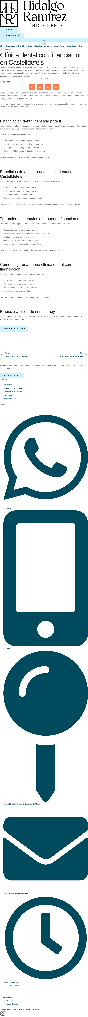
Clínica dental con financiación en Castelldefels (41, 58)
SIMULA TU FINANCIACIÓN (14, 329)
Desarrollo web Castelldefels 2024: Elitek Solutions (19, 1010)
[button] (9, 30)
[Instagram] (2, 1013)
